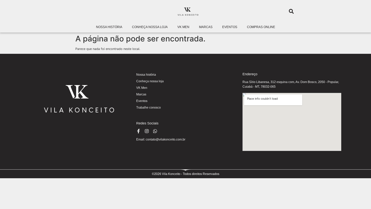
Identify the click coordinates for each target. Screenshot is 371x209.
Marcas (206, 27)
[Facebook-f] (138, 131)
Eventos (229, 27)
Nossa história (109, 27)
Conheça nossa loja (150, 27)
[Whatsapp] (155, 131)
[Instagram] (147, 131)
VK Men (183, 27)
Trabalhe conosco (148, 107)
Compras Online (261, 27)
